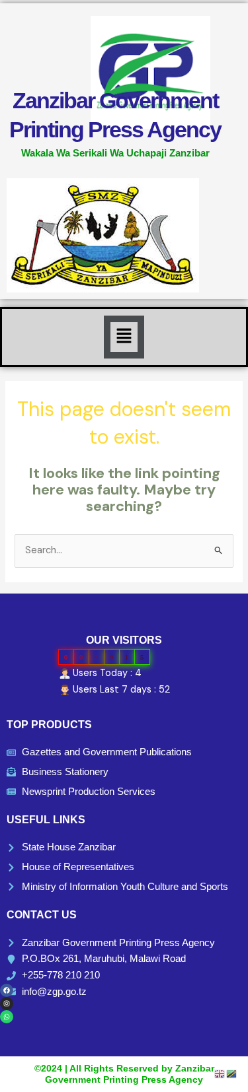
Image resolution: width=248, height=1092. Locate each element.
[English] (220, 1073)
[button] (124, 337)
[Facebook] (6, 990)
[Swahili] (232, 1073)
